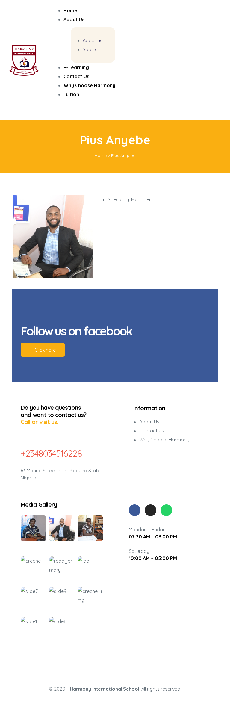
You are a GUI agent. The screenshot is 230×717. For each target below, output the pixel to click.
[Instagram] (150, 510)
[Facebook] (134, 510)
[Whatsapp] (166, 510)
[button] (43, 350)
